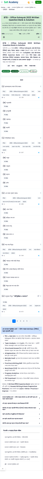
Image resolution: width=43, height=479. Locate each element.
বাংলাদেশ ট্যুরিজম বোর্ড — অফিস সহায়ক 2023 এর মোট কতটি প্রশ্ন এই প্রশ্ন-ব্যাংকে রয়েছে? (19, 398)
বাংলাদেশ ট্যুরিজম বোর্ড (17, 7)
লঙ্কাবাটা (8, 102)
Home (3, 7)
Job (8, 7)
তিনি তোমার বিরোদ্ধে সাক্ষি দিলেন (15, 269)
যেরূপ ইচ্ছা (9, 209)
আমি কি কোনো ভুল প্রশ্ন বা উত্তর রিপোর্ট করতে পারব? (15, 423)
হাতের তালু (9, 226)
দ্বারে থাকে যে (10, 234)
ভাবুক (7, 158)
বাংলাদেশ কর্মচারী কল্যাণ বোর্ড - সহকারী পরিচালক (16, 442)
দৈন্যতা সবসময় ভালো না (12, 277)
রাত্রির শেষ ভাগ (10, 217)
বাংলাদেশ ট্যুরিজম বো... (30, 7)
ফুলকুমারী (8, 111)
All (9, 66)
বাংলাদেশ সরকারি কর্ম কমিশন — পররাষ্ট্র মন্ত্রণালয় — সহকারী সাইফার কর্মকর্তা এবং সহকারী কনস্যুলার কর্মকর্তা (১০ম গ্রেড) (21, 458)
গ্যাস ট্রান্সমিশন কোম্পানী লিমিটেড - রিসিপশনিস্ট (16, 437)
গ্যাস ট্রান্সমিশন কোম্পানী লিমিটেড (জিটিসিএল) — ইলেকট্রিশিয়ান (20, 452)
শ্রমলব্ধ (8, 119)
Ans (7, 106)
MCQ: (6, 71)
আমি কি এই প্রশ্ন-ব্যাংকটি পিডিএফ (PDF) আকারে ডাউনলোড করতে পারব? (19, 409)
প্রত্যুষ (8, 166)
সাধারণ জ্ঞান (32, 66)
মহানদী (8, 127)
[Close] (2, 468)
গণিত (26, 66)
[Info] (4, 37)
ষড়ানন (8, 174)
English (19, 66)
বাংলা (13, 66)
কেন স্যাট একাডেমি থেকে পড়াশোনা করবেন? (12, 419)
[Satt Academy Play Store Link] (33, 71)
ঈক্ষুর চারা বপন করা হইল (12, 285)
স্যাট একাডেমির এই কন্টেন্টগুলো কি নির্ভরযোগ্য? (13, 414)
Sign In (38, 2)
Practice (25, 71)
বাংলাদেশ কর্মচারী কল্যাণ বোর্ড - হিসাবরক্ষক (15, 447)
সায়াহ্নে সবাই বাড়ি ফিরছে (13, 261)
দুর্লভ (7, 183)
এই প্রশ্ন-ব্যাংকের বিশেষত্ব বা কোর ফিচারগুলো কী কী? (15, 403)
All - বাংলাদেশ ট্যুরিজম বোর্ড (12, 464)
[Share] (39, 37)
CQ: (15, 71)
